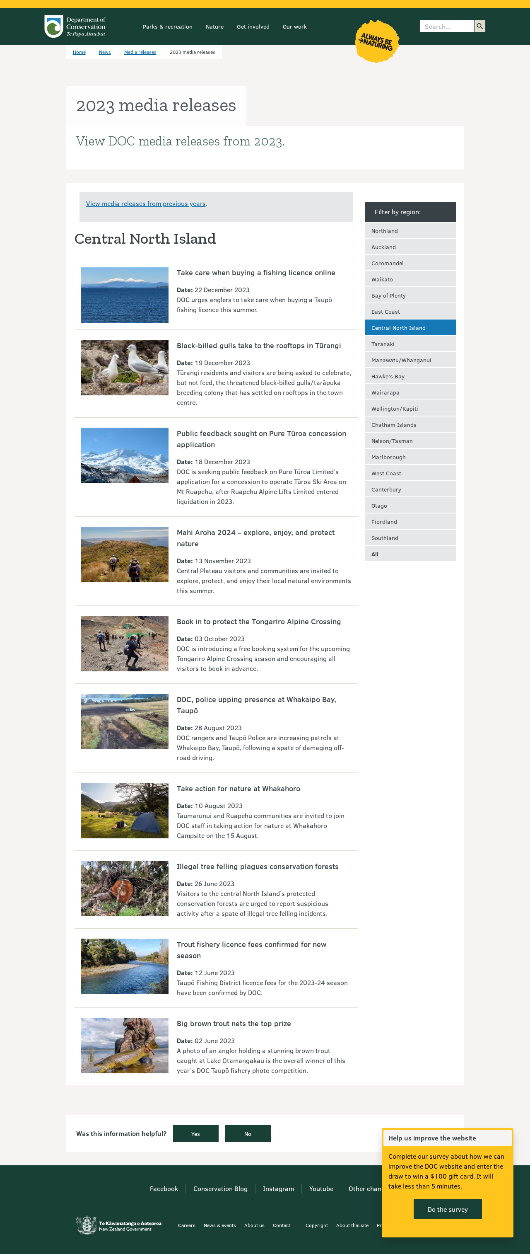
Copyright (317, 1225)
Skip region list (410, 196)
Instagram (278, 1188)
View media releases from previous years (146, 203)
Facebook (164, 1188)
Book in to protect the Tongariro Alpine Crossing (259, 621)
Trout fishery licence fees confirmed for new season (251, 949)
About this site (352, 1225)
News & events (220, 1225)
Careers (186, 1225)
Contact (281, 1225)
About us (254, 1225)
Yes (195, 1134)
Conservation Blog (220, 1188)
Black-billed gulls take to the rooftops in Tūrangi (259, 345)
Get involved (253, 26)
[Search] (480, 26)
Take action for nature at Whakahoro (238, 788)
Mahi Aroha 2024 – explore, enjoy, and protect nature (256, 537)
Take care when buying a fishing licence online (256, 272)
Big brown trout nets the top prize (234, 1023)
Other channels (371, 1188)
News (105, 51)
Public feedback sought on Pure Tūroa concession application (261, 438)
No (247, 1134)
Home (79, 51)
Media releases (140, 51)
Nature (215, 26)
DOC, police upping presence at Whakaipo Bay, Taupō (256, 704)
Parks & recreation (168, 26)
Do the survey (448, 1209)
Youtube (321, 1188)
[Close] (505, 1138)
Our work (295, 26)
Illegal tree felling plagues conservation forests (258, 866)
